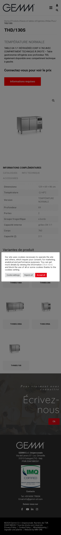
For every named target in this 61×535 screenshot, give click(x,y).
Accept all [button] (41, 275)
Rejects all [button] (28, 275)
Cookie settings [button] (13, 275)
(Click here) (47, 264)
